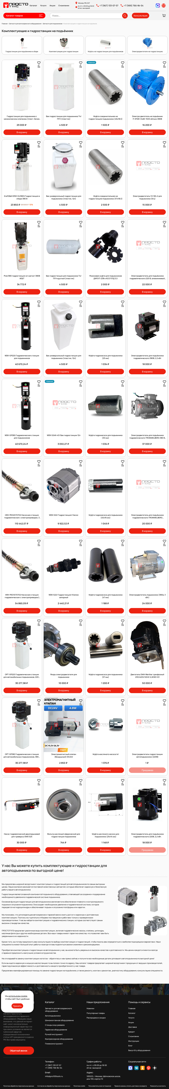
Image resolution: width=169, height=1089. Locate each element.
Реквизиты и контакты (158, 1086)
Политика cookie (79, 1086)
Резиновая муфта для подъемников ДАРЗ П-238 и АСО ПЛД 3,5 (105, 277)
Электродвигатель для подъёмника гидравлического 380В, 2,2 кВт (147, 357)
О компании (63, 5)
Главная (131, 1008)
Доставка (132, 1027)
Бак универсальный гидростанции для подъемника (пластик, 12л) (63, 197)
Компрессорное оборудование (59, 1039)
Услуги (43, 5)
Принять (17, 1006)
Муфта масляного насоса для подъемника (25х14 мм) (105, 835)
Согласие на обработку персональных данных (53, 1086)
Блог (130, 1045)
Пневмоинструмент (54, 1043)
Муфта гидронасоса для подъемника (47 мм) (105, 596)
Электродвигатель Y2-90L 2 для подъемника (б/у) (147, 197)
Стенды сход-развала (54, 1025)
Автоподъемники (53, 1015)
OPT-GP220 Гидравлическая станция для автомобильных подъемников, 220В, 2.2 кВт (21, 677)
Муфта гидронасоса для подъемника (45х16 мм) (105, 516)
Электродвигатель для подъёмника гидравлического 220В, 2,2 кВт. (147, 835)
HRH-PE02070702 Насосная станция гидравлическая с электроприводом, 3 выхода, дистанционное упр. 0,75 (22, 518)
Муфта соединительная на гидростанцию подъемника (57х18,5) (105, 197)
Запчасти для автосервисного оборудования (58, 1009)
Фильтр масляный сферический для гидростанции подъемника (63, 835)
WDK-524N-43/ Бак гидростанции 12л (63, 435)
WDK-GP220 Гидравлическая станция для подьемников (22, 357)
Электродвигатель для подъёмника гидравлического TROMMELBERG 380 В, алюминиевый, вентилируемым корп (147, 438)
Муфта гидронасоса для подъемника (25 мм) (105, 357)
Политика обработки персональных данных (18, 1086)
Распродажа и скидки (96, 1017)
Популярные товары (96, 1013)
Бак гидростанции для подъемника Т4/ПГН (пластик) (63, 117)
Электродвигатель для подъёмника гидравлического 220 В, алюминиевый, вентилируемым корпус (147, 278)
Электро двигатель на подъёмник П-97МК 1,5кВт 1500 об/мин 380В (147, 117)
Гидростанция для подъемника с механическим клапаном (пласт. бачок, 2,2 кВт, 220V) (22, 119)
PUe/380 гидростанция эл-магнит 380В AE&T (22, 277)
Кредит (131, 1031)
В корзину (22, 132)
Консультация (140, 15)
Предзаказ (147, 770)
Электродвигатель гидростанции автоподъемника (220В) (147, 755)
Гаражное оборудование (56, 1029)
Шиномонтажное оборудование (59, 1020)
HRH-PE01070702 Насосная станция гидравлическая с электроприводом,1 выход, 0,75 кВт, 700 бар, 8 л (22, 597)
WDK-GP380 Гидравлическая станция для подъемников (22, 436)
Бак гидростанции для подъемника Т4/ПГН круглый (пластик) (63, 277)
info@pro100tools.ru (54, 1076)
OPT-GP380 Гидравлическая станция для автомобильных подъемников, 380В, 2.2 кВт (21, 757)
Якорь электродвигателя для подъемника (63, 675)
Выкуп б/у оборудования (139, 1050)
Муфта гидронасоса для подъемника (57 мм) (105, 675)
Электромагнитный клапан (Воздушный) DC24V (63, 755)
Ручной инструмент (54, 1034)
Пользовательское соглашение (99, 1086)
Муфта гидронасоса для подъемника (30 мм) (105, 436)
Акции (52, 5)
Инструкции (133, 1041)
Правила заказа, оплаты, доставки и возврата (130, 1086)
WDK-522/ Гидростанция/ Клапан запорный (64, 596)
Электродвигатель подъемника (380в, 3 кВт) (147, 596)
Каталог (33, 5)
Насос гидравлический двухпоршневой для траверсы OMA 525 (22, 835)
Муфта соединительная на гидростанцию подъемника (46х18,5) (105, 117)
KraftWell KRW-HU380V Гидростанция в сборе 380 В (22, 197)
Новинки (90, 1008)
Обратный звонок (18, 1050)
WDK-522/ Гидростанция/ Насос (63, 515)
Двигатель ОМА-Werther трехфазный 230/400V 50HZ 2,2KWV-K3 (147, 675)
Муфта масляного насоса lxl (106, 754)
